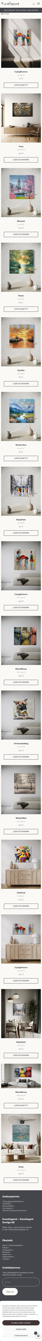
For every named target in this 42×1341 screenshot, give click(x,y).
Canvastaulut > (8, 1250)
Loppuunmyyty (21, 85)
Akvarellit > (6, 1252)
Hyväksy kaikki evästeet (21, 1323)
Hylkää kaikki (21, 1329)
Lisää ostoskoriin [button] (21, 160)
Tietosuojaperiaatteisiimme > (13, 1201)
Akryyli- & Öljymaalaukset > (12, 1245)
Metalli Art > (6, 1254)
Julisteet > (6, 1259)
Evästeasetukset (21, 1336)
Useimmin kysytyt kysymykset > (14, 1210)
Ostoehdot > (7, 1204)
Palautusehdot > (8, 1206)
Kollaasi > (6, 1248)
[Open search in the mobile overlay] (34, 4)
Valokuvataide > (8, 1257)
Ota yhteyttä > (7, 1208)
